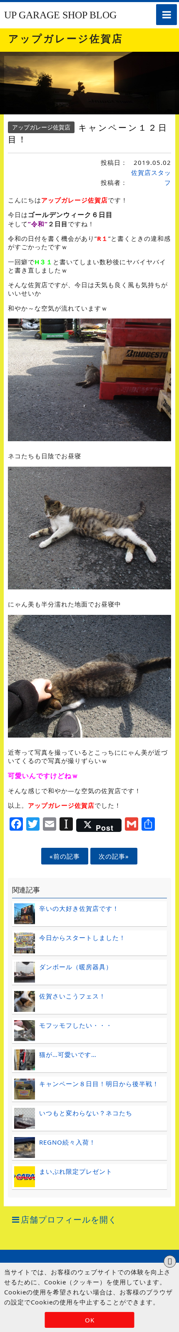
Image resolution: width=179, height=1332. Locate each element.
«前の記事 (65, 856)
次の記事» (114, 856)
